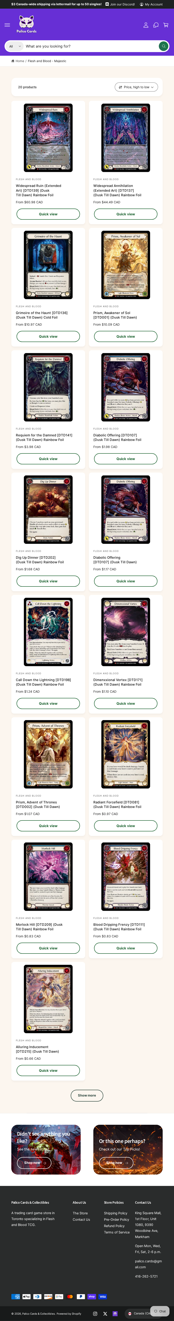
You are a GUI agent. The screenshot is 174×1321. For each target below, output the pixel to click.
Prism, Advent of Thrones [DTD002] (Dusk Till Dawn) (38, 804)
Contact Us (81, 1220)
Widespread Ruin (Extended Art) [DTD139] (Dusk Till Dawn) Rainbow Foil (38, 190)
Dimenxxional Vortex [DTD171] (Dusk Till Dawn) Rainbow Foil (118, 682)
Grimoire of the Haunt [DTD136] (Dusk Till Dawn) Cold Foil (42, 315)
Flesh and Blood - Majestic (47, 61)
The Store (80, 1213)
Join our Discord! (122, 4)
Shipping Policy (115, 1213)
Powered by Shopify (69, 1313)
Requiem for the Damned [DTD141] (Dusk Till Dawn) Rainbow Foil (44, 437)
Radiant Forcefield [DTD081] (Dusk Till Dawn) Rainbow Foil (117, 804)
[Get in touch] (156, 25)
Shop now (32, 1163)
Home (20, 61)
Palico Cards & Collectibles (38, 1313)
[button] (7, 25)
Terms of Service (117, 1232)
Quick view (48, 214)
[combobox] (97, 46)
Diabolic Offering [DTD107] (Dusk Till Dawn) (115, 560)
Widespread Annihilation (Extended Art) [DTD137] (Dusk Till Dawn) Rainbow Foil (117, 190)
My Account (154, 4)
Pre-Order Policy (116, 1220)
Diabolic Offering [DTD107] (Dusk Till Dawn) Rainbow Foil (117, 437)
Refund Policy (114, 1226)
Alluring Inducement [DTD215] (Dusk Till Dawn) (37, 1049)
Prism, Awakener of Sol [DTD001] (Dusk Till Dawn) (115, 315)
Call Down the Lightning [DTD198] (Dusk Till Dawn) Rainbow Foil (43, 682)
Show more (87, 1095)
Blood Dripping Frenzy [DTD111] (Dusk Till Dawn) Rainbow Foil (119, 927)
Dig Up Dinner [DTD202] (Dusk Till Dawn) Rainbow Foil (40, 560)
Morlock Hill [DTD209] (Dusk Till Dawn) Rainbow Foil (39, 927)
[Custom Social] (115, 1314)
